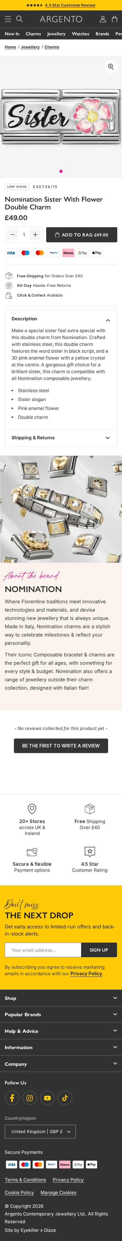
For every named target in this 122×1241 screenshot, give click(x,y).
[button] (8, 19)
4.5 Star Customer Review (70, 5)
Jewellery (56, 33)
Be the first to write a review (61, 746)
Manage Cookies (58, 1192)
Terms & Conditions (25, 1180)
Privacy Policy (86, 973)
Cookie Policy (19, 1192)
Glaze (50, 1230)
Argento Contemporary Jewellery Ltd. (45, 1214)
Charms (33, 33)
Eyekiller (30, 1230)
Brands (102, 33)
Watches (80, 33)
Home (10, 46)
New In (12, 33)
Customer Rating (89, 867)
